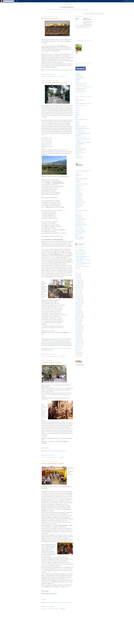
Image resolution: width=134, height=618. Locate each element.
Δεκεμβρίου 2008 (79, 313)
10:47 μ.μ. (55, 608)
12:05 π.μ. (55, 76)
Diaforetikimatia (79, 185)
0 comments (62, 356)
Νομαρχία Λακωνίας (80, 77)
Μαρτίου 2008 (79, 305)
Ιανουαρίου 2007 (79, 289)
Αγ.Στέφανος (79, 180)
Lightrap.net (78, 135)
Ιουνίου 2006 (78, 276)
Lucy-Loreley (78, 212)
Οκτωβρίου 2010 (79, 338)
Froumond (51, 350)
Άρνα (51, 385)
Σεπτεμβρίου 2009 (80, 326)
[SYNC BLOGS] (79, 245)
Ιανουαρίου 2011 (79, 343)
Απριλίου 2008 (79, 306)
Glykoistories (78, 196)
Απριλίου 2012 (79, 356)
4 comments (62, 76)
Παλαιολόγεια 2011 (80, 254)
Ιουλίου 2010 (78, 336)
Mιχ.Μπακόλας (79, 221)
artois (77, 177)
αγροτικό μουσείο (48, 394)
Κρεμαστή (78, 114)
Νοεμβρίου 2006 (79, 285)
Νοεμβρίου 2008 (79, 312)
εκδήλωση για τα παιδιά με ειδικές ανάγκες (63, 602)
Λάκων (77, 208)
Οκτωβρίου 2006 (79, 283)
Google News (78, 74)
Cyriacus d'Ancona (67, 348)
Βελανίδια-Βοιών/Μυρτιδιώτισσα (83, 103)
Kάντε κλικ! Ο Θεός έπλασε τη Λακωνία (80, 13)
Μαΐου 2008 (78, 308)
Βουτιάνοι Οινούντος (80, 105)
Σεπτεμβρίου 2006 (80, 282)
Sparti (72, 70)
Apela (77, 98)
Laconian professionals (80, 132)
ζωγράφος (52, 257)
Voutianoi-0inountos (80, 237)
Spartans (77, 124)
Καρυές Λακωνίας (80, 203)
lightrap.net (48, 70)
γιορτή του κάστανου (58, 450)
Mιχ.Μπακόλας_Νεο (80, 223)
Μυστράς (78, 123)
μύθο (50, 528)
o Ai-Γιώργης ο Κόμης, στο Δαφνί (83, 263)
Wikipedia (78, 79)
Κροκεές (77, 116)
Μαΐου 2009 (78, 322)
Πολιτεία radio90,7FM (80, 149)
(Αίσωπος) (44, 599)
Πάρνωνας (78, 145)
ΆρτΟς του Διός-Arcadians (81, 178)
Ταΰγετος (78, 154)
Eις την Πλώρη (79, 189)
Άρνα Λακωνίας (49, 450)
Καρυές (77, 112)
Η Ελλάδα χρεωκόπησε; (81, 253)
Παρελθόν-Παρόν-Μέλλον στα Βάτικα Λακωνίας (82, 257)
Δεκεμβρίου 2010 (79, 342)
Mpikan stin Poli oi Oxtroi (81, 224)
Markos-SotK (78, 216)
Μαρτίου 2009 (79, 319)
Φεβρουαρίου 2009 (80, 317)
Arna (64, 450)
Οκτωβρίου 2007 (79, 297)
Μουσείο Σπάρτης (54, 348)
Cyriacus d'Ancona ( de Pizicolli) (54, 332)
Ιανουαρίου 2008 (79, 301)
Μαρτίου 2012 (79, 354)
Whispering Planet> (80, 238)
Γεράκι (77, 107)
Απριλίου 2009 (79, 320)
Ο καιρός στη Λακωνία (81, 85)
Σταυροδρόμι (79, 158)
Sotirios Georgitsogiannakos (64, 70)
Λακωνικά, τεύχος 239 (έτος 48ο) (83, 266)
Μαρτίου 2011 (79, 347)
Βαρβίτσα (78, 268)
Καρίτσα (77, 110)
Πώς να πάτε (44, 436)
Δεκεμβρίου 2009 (79, 327)
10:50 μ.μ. (55, 356)
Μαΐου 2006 (78, 274)
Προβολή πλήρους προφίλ (82, 27)
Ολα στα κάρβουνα (80, 228)
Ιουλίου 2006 (78, 278)
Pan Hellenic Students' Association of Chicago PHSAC (83, 142)
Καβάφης (61, 236)
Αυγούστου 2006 (79, 280)
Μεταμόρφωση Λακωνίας (81, 119)
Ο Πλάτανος (63, 388)
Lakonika (85, 18)
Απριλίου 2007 (79, 292)
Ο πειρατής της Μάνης (81, 231)
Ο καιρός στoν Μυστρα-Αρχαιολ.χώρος (81, 89)
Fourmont (59, 252)
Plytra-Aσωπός (79, 150)
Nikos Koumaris (54, 70)
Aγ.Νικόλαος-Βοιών (80, 100)
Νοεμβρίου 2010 (79, 340)
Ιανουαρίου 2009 (79, 315)
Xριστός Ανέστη (79, 264)
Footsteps (78, 191)
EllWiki (77, 81)
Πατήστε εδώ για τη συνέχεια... (48, 74)
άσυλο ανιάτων (49, 602)
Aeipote (77, 173)
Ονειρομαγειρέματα (80, 230)
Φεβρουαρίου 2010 (80, 331)
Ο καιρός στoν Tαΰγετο (81, 91)
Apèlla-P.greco (79, 175)
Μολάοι (77, 121)
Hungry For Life (79, 200)
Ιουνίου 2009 (78, 324)
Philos (77, 235)
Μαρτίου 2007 (79, 290)
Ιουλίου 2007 (78, 294)
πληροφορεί (44, 399)
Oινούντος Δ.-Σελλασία (81, 137)
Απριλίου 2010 (79, 335)
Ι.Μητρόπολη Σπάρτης (81, 126)
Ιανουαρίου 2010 (79, 329)
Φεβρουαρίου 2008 (80, 303)
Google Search (79, 76)
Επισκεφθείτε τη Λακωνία (81, 83)
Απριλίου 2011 (79, 349)
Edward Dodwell (58, 255)
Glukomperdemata (79, 194)
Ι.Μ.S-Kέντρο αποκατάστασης (82, 128)
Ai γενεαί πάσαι (79, 249)
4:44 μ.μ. (55, 457)
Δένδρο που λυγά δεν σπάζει (82, 184)
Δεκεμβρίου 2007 (79, 299)
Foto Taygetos (78, 193)
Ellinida (77, 187)
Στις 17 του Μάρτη (80, 251)
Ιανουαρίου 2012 (79, 352)
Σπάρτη (60, 348)
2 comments (62, 608)
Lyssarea (77, 214)
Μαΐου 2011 (78, 350)
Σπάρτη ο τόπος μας (80, 152)
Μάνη (77, 117)
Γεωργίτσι (78, 109)
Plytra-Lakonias (79, 233)
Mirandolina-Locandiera (81, 219)
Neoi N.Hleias (78, 226)
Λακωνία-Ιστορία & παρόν (82, 210)
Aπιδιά (77, 101)
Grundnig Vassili (79, 198)
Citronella (78, 182)
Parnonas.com (78, 147)
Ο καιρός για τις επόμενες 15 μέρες (83, 86)
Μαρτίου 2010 (79, 333)
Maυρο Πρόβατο (79, 217)
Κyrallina (77, 207)
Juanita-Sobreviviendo (80, 201)
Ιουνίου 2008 (78, 310)
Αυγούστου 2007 (79, 296)
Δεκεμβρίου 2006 (79, 287)
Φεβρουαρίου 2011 (80, 345)
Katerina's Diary (79, 205)
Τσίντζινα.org (79, 156)
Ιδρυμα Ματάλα (79, 130)
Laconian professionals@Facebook (83, 133)
